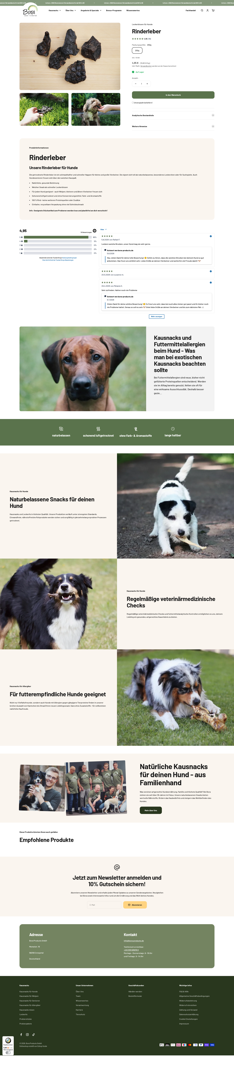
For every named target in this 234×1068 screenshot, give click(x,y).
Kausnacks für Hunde (29, 991)
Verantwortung (82, 1005)
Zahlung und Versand (188, 1010)
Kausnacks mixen (27, 1010)
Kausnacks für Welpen (29, 996)
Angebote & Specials (90, 10)
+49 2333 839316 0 (131, 950)
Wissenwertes (82, 1000)
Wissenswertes (133, 10)
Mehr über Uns (151, 810)
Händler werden (135, 991)
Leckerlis (23, 1014)
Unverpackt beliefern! (143, 102)
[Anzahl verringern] (135, 84)
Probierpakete (26, 1023)
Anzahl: (135, 78)
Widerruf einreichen (188, 1005)
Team (78, 996)
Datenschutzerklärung (188, 1014)
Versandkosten (146, 66)
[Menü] (12, 1037)
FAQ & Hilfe (184, 991)
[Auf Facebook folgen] (21, 1034)
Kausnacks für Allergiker (30, 1005)
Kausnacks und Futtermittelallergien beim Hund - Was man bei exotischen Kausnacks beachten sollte (180, 353)
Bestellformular (135, 996)
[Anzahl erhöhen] (147, 84)
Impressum (184, 1023)
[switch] (8, 1052)
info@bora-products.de (134, 940)
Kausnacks (53, 10)
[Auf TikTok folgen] (33, 1034)
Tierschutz (80, 1014)
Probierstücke (26, 1019)
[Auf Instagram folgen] (27, 1034)
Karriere (79, 1010)
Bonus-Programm (114, 10)
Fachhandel (191, 10)
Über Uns (69, 10)
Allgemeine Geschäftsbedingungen (194, 996)
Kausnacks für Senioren (30, 1000)
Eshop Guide (42, 1046)
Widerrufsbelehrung (188, 1000)
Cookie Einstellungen (188, 1019)
